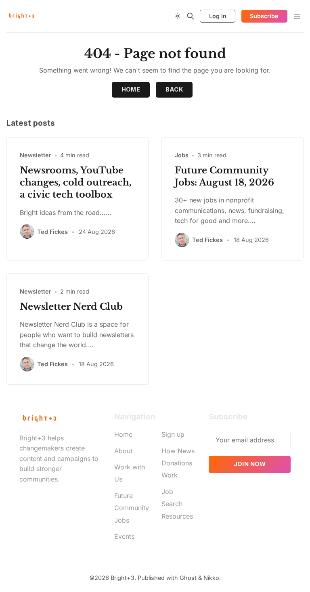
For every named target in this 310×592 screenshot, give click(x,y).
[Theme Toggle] (177, 16)
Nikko (211, 577)
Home (130, 89)
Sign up (172, 434)
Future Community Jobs (131, 508)
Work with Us (129, 473)
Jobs (182, 155)
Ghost (188, 577)
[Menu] (297, 16)
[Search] (190, 16)
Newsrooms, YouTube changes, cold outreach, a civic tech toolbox (76, 182)
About (123, 451)
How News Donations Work (178, 463)
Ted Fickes (52, 231)
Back (174, 89)
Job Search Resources (177, 504)
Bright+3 (122, 577)
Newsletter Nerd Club (71, 306)
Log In (217, 16)
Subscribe (264, 16)
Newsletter (35, 155)
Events (124, 536)
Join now (250, 464)
